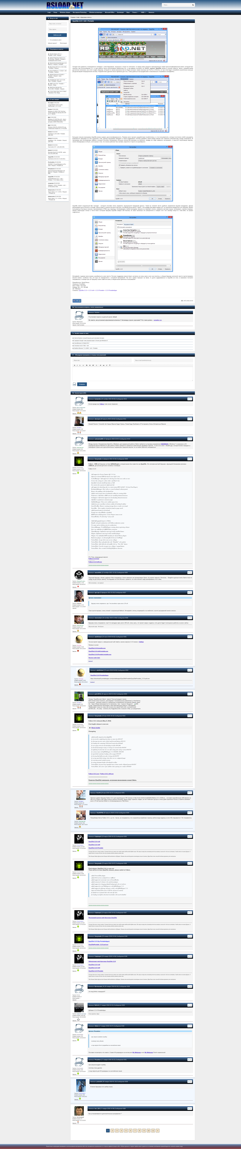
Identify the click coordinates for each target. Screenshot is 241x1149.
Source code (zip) (94, 657)
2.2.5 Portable (100, 290)
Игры (128, 12)
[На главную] (70, 5)
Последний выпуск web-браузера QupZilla (103, 917)
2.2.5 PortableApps (111, 290)
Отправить (82, 384)
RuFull (97, 1005)
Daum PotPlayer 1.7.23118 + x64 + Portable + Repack (57, 71)
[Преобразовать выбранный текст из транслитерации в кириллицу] (106, 365)
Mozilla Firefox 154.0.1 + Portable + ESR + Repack (55, 54)
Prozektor (98, 1059)
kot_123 (97, 1108)
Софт (49, 12)
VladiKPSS (99, 812)
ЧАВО (142, 12)
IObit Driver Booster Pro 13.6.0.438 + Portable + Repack (56, 88)
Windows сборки (65, 12)
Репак (55, 12)
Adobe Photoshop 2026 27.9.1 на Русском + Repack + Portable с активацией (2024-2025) (57, 59)
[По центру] (90, 365)
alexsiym (97, 419)
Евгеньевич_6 (99, 986)
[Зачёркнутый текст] (83, 365)
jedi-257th (98, 694)
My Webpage (137, 1052)
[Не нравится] (74, 300)
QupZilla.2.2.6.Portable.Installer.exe (100, 654)
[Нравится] (79, 300)
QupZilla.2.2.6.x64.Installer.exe (98, 651)
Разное (134, 12)
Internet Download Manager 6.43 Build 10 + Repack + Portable (57, 63)
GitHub (141, 642)
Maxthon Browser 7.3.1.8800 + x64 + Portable (86, 348)
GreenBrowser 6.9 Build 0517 (81, 343)
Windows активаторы (95, 12)
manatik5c (98, 572)
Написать (151, 12)
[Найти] (193, 5)
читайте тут (158, 320)
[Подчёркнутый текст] (80, 365)
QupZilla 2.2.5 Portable (96, 971)
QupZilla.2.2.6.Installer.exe (97, 648)
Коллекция (120, 12)
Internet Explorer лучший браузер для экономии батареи (89, 338)
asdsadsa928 (99, 439)
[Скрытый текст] (100, 365)
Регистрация (63, 43)
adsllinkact (98, 636)
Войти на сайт (57, 35)
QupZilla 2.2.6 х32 (94, 841)
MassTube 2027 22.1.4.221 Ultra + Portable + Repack (57, 67)
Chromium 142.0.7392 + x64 (81, 345)
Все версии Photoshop (80, 12)
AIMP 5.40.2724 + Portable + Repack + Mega (56, 84)
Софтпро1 (98, 836)
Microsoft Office (109, 12)
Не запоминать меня (55, 40)
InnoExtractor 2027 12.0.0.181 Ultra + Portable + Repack (56, 80)
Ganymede (98, 459)
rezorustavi (98, 618)
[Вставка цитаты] (103, 365)
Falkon (102, 404)
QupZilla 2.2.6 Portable (96, 848)
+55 (77, 300)
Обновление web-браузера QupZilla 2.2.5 (102, 961)
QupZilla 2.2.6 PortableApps (99, 675)
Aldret (96, 1026)
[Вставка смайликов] (96, 365)
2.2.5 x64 (91, 290)
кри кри (97, 592)
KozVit (98, 792)
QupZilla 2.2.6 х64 (94, 844)
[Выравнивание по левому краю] (86, 365)
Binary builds (96, 727)
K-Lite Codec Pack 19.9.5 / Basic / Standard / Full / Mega (57, 92)
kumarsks (98, 399)
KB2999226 (164, 444)
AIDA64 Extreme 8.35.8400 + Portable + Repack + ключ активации (56, 76)
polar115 (99, 1081)
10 (148, 1130)
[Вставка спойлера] (109, 365)
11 (153, 1130)
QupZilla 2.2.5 (83, 290)
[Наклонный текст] (77, 365)
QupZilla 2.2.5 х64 (94, 968)
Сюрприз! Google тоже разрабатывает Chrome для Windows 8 (91, 340)
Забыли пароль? (52, 43)
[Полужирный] (74, 365)
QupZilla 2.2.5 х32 (94, 964)
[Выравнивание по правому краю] (93, 365)
